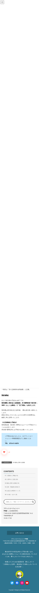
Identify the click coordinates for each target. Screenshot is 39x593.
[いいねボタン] (4, 452)
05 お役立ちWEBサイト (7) (12, 490)
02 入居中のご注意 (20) (11, 479)
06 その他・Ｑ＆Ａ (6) (11, 494)
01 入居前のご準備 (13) (11, 475)
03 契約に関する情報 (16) (12, 483)
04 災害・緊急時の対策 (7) (12, 487)
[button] (19, 533)
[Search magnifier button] (32, 501)
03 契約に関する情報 (19, 462)
